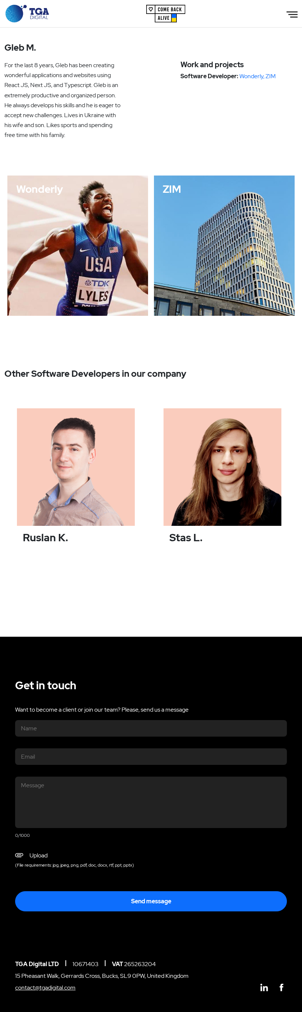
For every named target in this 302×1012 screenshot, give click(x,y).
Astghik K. (277, 296)
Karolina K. (69, 296)
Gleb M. (44, 296)
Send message (151, 901)
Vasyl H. (232, 296)
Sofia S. (32, 305)
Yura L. (189, 296)
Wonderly (251, 76)
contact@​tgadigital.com (45, 987)
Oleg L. (253, 296)
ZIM (271, 76)
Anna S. (94, 296)
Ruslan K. (55, 305)
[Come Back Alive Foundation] (165, 13)
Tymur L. (117, 296)
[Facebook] (281, 988)
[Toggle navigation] (292, 13)
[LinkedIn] (264, 988)
